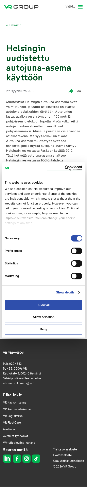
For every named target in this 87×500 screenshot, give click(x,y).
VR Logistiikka (13, 416)
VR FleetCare (12, 422)
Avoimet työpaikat (15, 436)
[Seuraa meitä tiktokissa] (36, 459)
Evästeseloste (62, 455)
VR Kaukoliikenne (14, 402)
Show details (65, 292)
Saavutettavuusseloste (68, 461)
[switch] (76, 251)
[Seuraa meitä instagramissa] (26, 459)
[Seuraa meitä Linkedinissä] (7, 459)
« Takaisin (13, 25)
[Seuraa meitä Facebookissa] (17, 459)
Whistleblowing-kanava (19, 443)
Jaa (78, 91)
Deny (43, 329)
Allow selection (43, 317)
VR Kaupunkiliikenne (17, 409)
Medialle (9, 429)
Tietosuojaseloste (65, 449)
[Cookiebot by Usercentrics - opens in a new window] (64, 168)
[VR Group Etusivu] (23, 6)
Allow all (43, 305)
